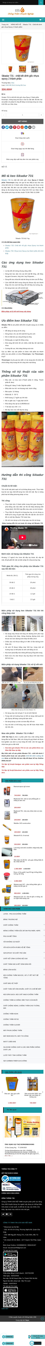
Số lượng (4, 110)
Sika (12, 83)
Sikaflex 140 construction (22, 823)
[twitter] (3, 1216)
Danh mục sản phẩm (12, 909)
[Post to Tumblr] (11, 127)
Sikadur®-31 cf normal (21, 835)
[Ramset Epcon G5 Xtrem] (7, 791)
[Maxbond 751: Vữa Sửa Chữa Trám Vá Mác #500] (7, 815)
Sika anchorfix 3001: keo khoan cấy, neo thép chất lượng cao (12, 1095)
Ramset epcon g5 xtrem (22, 786)
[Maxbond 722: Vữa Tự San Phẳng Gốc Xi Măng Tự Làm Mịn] (7, 803)
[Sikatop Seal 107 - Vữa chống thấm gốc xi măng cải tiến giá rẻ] (7, 889)
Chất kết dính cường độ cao (15, 85)
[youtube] (10, 1216)
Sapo (27, 1322)
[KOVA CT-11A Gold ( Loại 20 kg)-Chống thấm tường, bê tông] (7, 876)
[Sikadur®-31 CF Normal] (7, 840)
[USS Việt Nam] (22, 11)
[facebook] (6, 1216)
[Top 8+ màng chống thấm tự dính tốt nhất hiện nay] (22, 1129)
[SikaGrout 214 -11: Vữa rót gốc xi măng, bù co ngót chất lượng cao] (7, 901)
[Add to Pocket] (18, 127)
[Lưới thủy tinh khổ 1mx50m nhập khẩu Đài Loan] (7, 852)
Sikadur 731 (6, 180)
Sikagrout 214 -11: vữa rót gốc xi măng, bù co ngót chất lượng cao (28, 897)
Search (40, 2)
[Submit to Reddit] (22, 127)
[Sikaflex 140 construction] (7, 827)
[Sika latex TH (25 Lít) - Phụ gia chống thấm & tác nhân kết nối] (7, 864)
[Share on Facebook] (3, 127)
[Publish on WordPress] (30, 127)
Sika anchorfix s (33, 1093)
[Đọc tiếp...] (8, 1157)
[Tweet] (7, 127)
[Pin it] (14, 127)
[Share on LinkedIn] (26, 127)
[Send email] (33, 127)
